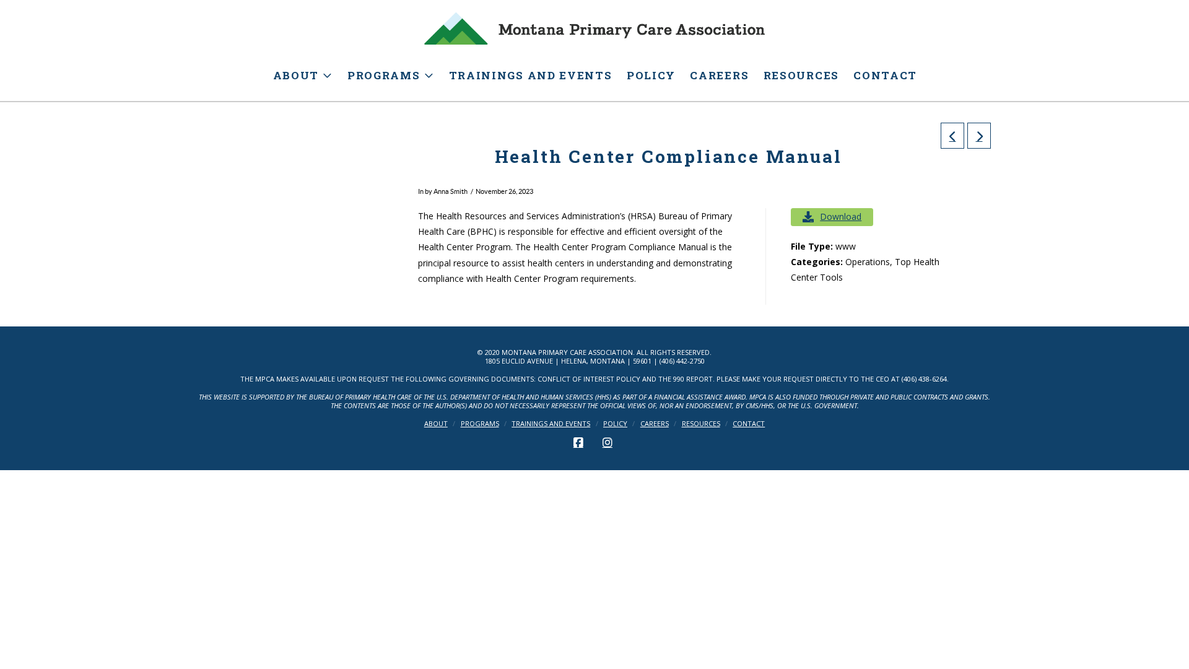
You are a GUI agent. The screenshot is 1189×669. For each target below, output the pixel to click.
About (436, 423)
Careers (654, 423)
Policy (615, 423)
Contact (749, 423)
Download (840, 216)
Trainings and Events (551, 423)
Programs (480, 423)
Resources (701, 423)
